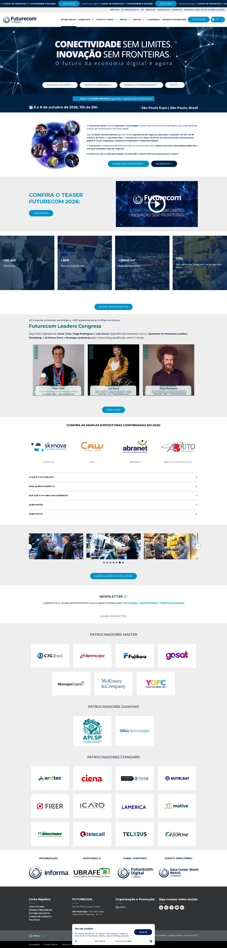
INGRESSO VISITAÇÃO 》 (60, 85)
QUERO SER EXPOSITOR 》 (128, 163)
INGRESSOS (151, 10)
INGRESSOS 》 (164, 163)
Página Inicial (68, 19)
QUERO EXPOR (163, 10)
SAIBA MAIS (113, 409)
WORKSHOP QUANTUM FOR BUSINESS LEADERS (204, 10)
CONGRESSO (176, 10)
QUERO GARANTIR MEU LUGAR (113, 576)
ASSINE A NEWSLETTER (113, 616)
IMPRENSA (115, 10)
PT (217, 19)
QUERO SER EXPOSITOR (113, 306)
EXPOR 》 (175, 85)
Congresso (153, 19)
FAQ (142, 10)
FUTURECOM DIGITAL (130, 10)
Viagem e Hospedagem (174, 19)
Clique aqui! (27, 3)
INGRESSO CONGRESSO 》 (98, 85)
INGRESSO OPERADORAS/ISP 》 (141, 85)
